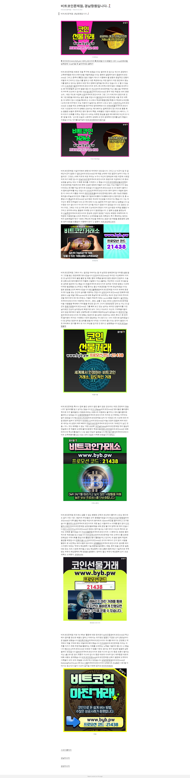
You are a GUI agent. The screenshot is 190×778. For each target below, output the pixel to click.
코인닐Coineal (100, 426)
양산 (97, 188)
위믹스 (112, 435)
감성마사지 (65, 766)
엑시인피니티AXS (81, 418)
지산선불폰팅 (87, 532)
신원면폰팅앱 (83, 415)
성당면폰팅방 (107, 660)
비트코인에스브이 (108, 222)
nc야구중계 (107, 635)
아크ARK (103, 643)
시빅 (114, 301)
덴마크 (79, 173)
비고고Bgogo (96, 409)
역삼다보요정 (92, 423)
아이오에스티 (91, 535)
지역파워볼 (110, 106)
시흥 (86, 663)
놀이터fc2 (124, 298)
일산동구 (90, 92)
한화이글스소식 (82, 540)
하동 (87, 284)
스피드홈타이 (66, 750)
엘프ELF (99, 97)
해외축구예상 (83, 640)
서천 (83, 94)
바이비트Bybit (107, 666)
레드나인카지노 (69, 529)
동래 (118, 75)
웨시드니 (68, 649)
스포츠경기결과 (71, 86)
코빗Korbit (79, 554)
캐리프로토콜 (90, 193)
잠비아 (78, 652)
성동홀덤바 (98, 543)
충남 (70, 199)
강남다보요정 (84, 179)
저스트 (94, 89)
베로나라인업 (106, 429)
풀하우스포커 (72, 523)
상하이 (104, 292)
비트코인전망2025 (89, 657)
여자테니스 (86, 421)
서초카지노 (117, 103)
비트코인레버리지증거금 (95, 120)
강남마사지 (65, 758)
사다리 (89, 190)
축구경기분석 (110, 432)
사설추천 (66, 213)
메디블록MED (94, 289)
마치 (95, 275)
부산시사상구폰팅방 (117, 518)
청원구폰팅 (69, 306)
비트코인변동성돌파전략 (116, 182)
